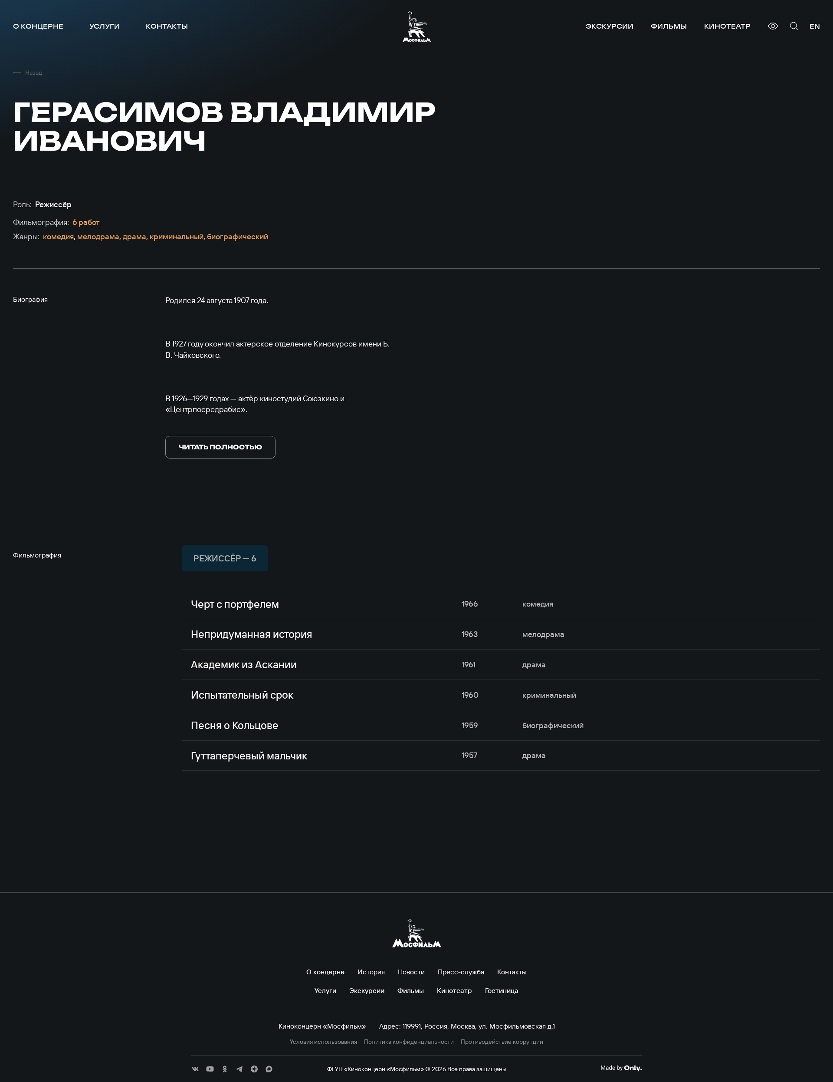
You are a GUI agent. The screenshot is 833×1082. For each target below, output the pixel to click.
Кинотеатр (727, 26)
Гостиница (501, 990)
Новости (411, 971)
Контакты (167, 26)
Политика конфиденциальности (409, 1042)
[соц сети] (195, 1069)
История (371, 971)
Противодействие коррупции (502, 1042)
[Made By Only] (621, 1068)
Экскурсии (609, 26)
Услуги (104, 26)
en (815, 26)
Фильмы (669, 26)
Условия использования (323, 1042)
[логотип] (417, 26)
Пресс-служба (461, 971)
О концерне (38, 26)
